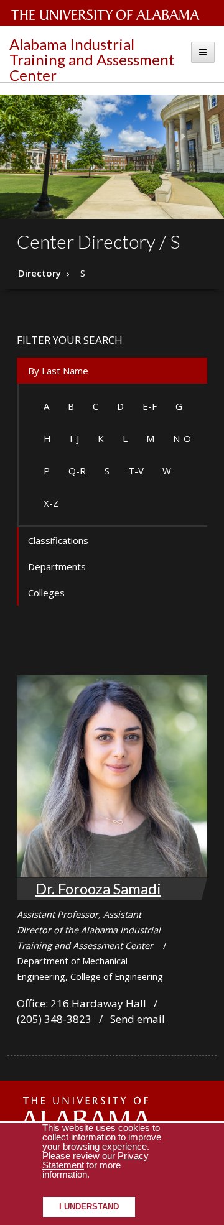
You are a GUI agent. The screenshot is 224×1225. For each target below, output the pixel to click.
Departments (57, 566)
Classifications (58, 540)
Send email (137, 1019)
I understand (89, 1207)
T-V (136, 471)
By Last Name (58, 370)
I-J (74, 438)
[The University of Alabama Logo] (109, 15)
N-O (182, 438)
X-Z (51, 503)
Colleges (46, 592)
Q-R (77, 471)
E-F (149, 406)
